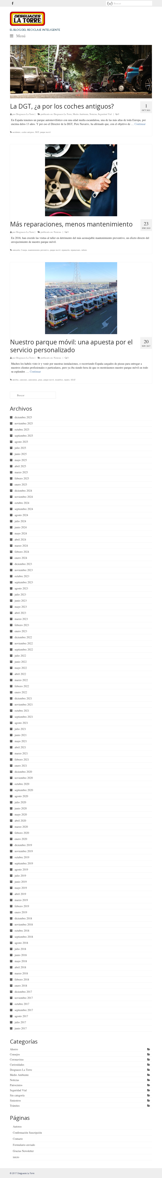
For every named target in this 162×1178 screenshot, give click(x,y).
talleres (84, 250)
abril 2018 (20, 967)
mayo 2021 (21, 741)
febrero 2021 (22, 759)
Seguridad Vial (105, 114)
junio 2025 (21, 454)
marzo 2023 (21, 619)
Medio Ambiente (80, 114)
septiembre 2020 (24, 790)
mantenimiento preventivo (38, 250)
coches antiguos (28, 132)
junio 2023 (21, 600)
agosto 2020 (21, 796)
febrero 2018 (22, 979)
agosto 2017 (21, 1016)
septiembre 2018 (24, 936)
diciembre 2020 (23, 772)
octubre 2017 (22, 1004)
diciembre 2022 (23, 637)
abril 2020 (20, 820)
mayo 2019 (21, 888)
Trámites (15, 1105)
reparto (67, 379)
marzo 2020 (21, 827)
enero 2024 (21, 558)
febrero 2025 (22, 478)
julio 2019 (20, 875)
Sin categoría (17, 1095)
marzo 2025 (21, 472)
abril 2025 (20, 466)
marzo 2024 (21, 545)
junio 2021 (21, 735)
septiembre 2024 (24, 509)
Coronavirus (17, 1059)
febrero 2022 (22, 686)
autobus (15, 379)
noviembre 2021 (24, 704)
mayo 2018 (21, 961)
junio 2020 (21, 808)
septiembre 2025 (24, 435)
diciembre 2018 (23, 918)
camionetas (32, 379)
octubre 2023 (22, 576)
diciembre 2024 (23, 490)
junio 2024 (21, 527)
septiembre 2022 (24, 649)
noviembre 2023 (24, 570)
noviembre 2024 (24, 497)
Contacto (18, 1139)
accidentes (16, 132)
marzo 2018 (21, 973)
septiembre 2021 (24, 717)
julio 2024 (20, 521)
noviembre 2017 (24, 998)
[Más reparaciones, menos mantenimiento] (81, 180)
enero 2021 (21, 765)
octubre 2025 (22, 429)
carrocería (16, 250)
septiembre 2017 (24, 1010)
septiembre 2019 (24, 863)
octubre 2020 (22, 784)
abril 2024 (20, 539)
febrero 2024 (22, 552)
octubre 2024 (22, 503)
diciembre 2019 (23, 845)
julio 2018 (20, 949)
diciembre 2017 (23, 991)
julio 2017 (20, 1022)
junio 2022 (21, 662)
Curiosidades (17, 1064)
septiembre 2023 (24, 582)
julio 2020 (20, 802)
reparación (66, 250)
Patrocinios (16, 1085)
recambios (59, 379)
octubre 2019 (22, 857)
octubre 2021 (22, 710)
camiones (23, 379)
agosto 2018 (21, 943)
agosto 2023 (21, 588)
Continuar (140, 124)
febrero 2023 (22, 625)
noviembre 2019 (24, 851)
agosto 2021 (21, 723)
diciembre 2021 (23, 698)
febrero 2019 (22, 906)
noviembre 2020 (24, 778)
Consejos (15, 1054)
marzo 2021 (21, 753)
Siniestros (15, 1100)
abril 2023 (20, 613)
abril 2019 (20, 894)
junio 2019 (21, 882)
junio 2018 (21, 955)
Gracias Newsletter (23, 1151)
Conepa (24, 250)
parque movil (45, 132)
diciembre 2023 (23, 564)
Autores (17, 1126)
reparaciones (75, 250)
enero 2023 (21, 631)
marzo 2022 (21, 680)
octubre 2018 (22, 930)
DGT (37, 132)
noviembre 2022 (24, 643)
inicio (16, 1157)
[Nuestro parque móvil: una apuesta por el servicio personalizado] (81, 298)
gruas (40, 379)
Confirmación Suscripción (27, 1132)
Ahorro (14, 1049)
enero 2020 (21, 839)
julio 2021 (20, 729)
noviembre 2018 (24, 924)
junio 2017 (21, 1028)
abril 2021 (20, 747)
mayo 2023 (21, 607)
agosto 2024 (21, 515)
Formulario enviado (24, 1145)
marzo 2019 (21, 900)
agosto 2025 (21, 442)
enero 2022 (21, 692)
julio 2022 (20, 655)
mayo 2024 (21, 533)
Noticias (93, 114)
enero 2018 (21, 985)
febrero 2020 (22, 833)
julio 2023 (20, 594)
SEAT (73, 379)
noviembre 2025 (24, 423)
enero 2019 (21, 912)
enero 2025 (21, 484)
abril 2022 (20, 674)
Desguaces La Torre (25, 114)
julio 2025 (20, 448)
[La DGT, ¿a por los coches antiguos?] (81, 71)
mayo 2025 (21, 460)
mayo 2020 (21, 814)
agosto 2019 (21, 869)
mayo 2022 (21, 668)
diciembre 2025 (23, 417)
